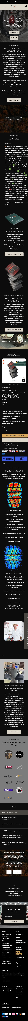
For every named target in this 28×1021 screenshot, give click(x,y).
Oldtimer (14, 37)
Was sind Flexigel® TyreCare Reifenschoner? (9, 818)
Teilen (3, 463)
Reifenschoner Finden (14, 254)
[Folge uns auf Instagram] (7, 990)
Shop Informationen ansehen (10, 448)
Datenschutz (19, 992)
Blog (17, 963)
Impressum (19, 995)
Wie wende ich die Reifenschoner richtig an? (12, 825)
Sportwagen (14, 32)
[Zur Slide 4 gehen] (13, 384)
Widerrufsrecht (20, 957)
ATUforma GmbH (6, 387)
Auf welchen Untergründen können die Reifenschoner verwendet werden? (12, 836)
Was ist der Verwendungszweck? (10, 831)
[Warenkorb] (25, 6)
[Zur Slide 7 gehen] (17, 384)
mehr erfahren (14, 100)
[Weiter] (25, 384)
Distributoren (19, 934)
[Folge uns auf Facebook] (3, 990)
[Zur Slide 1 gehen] (9, 384)
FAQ (9, 872)
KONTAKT (17, 872)
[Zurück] (2, 384)
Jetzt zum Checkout (14, 440)
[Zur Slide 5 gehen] (14, 384)
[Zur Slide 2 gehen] (10, 384)
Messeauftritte (19, 989)
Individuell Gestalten (14, 329)
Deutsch (5, 1003)
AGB (17, 960)
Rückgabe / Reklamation (19, 948)
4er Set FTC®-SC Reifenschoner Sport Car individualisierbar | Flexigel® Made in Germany (14, 395)
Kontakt (18, 937)
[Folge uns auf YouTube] (10, 990)
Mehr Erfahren (14, 732)
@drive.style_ (8, 143)
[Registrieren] (24, 981)
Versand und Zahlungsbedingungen (21, 942)
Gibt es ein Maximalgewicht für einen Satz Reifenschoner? (13, 843)
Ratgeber (18, 966)
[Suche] (5, 6)
